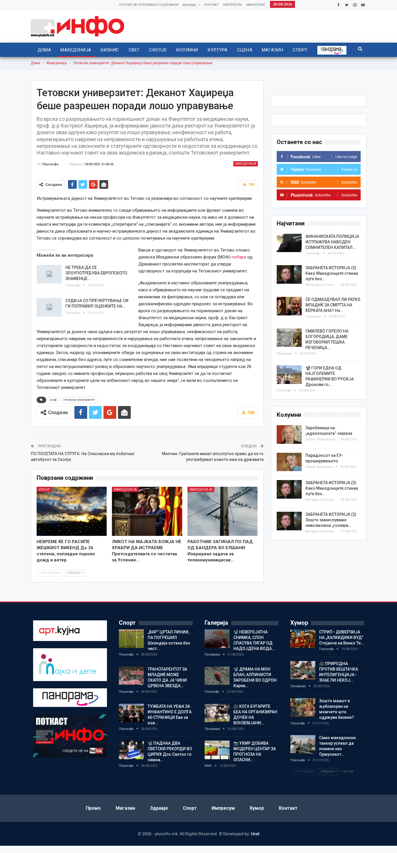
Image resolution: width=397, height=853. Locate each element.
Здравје (159, 808)
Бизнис (110, 50)
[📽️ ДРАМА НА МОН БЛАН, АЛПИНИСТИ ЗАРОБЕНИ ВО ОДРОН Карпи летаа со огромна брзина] (217, 676)
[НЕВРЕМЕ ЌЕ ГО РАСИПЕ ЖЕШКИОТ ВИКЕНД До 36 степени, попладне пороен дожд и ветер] (72, 511)
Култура (217, 50)
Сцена (244, 50)
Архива (189, 5)
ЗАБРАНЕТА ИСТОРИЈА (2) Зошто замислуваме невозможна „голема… (330, 520)
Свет (134, 50)
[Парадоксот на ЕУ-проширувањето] (289, 462)
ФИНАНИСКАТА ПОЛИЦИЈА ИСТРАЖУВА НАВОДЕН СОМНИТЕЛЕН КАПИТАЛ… (332, 242)
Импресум (232, 5)
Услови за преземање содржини (148, 5)
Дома (44, 50)
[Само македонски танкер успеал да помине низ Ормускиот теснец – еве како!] (302, 744)
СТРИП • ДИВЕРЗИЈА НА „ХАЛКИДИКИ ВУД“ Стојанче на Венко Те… (341, 637)
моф (53, 399)
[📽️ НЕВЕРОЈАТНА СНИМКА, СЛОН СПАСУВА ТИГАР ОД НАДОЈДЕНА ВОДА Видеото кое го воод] (217, 638)
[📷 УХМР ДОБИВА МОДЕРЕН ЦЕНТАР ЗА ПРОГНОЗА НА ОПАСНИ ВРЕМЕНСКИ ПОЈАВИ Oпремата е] (217, 750)
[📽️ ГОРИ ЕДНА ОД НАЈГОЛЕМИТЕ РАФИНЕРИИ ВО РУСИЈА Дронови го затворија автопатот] (289, 374)
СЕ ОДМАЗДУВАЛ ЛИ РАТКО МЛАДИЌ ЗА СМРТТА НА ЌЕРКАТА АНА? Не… (332, 305)
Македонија (75, 50)
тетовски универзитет (79, 399)
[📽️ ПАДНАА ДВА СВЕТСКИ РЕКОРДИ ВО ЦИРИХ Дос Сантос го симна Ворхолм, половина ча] (131, 750)
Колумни (187, 50)
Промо (93, 808)
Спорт (300, 50)
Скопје (158, 50)
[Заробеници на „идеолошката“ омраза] (289, 434)
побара (239, 257)
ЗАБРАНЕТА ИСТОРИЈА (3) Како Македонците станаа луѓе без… (331, 273)
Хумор (257, 808)
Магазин (272, 50)
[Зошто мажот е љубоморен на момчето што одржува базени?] (302, 707)
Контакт (211, 5)
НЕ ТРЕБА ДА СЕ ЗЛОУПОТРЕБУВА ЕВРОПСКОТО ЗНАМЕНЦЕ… (96, 273)
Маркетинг (256, 5)
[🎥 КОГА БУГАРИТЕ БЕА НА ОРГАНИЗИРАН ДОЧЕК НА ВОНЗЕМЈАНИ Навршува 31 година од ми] (217, 713)
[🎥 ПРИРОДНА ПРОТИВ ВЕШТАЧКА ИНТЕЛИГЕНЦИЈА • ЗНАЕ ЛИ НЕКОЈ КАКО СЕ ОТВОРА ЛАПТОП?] (302, 670)
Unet (255, 834)
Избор (44, 489)
